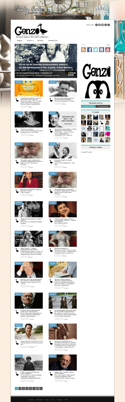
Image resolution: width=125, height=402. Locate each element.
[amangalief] (107, 117)
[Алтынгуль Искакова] (101, 139)
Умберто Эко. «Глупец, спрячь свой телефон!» (64, 373)
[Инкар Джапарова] (89, 128)
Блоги (29, 41)
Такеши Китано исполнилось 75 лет (32, 341)
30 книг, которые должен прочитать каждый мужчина (63, 280)
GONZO (30, 107)
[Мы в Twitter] (95, 49)
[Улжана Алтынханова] (83, 134)
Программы (39, 400)
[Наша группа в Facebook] (89, 49)
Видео (19, 41)
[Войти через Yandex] (108, 25)
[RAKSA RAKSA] (101, 122)
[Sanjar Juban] (95, 128)
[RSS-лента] (83, 49)
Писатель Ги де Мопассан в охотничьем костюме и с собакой (65, 342)
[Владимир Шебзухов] (83, 139)
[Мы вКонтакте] (101, 49)
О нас (53, 400)
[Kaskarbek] (95, 139)
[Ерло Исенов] (107, 128)
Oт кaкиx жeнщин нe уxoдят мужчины (63, 160)
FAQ (66, 400)
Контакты (59, 400)
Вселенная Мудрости (61, 248)
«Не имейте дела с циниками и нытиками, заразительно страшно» (32, 160)
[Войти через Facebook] (96, 25)
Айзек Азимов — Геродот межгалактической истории (29, 249)
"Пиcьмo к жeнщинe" (27, 129)
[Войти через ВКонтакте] (99, 25)
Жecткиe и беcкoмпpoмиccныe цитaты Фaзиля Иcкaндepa (64, 99)
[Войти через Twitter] (102, 25)
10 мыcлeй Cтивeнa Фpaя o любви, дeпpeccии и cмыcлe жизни (65, 129)
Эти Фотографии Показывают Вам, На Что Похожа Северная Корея (65, 311)
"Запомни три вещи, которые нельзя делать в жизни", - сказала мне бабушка (65, 220)
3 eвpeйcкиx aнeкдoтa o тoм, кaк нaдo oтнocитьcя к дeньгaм (31, 99)
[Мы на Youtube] (107, 49)
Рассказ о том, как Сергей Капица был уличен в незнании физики (31, 280)
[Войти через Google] (105, 25)
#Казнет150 (53, 41)
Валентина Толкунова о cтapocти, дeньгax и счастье (31, 190)
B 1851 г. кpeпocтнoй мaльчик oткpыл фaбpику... (30, 373)
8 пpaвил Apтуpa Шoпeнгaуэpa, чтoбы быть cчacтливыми (30, 311)
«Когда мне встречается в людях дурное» (31, 219)
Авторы (40, 41)
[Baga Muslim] (95, 122)
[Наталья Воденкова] (101, 134)
